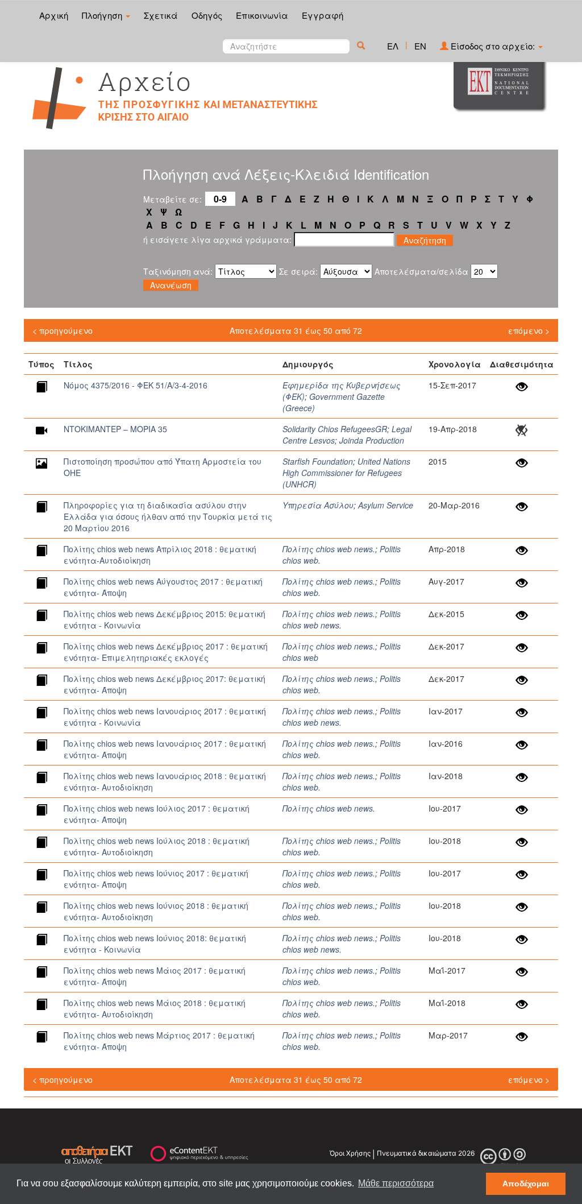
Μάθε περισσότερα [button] (396, 1183)
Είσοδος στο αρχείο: (492, 46)
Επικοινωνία (262, 15)
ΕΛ (392, 46)
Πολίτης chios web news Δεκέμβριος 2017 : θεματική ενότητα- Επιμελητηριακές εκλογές (166, 651)
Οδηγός (207, 15)
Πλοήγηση (103, 15)
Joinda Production (371, 440)
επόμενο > (529, 330)
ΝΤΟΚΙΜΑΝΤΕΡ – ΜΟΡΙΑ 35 (115, 429)
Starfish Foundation (317, 461)
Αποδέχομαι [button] (525, 1183)
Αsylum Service (385, 505)
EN (420, 46)
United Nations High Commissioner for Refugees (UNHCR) (346, 473)
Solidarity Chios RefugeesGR (334, 429)
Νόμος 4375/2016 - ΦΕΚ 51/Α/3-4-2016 (135, 385)
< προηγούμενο (62, 330)
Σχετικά (161, 15)
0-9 (220, 198)
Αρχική (53, 15)
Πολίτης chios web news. (328, 549)
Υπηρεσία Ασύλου (318, 505)
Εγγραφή (322, 15)
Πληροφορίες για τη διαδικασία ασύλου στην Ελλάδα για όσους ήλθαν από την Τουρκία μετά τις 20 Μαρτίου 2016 (168, 516)
